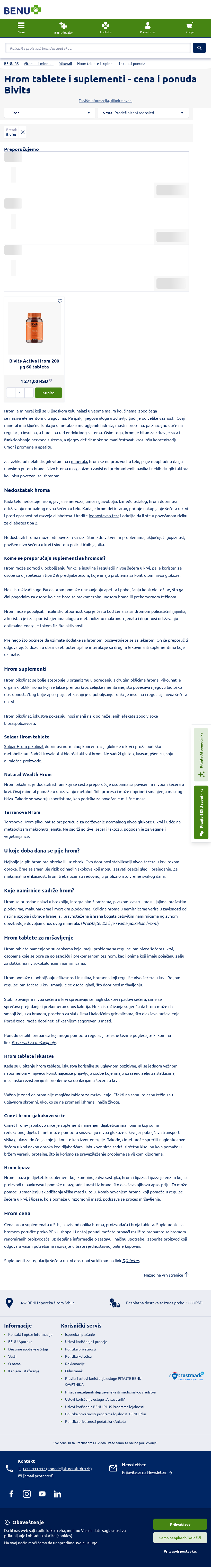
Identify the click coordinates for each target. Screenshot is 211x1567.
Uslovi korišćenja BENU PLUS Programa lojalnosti (104, 1406)
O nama (14, 1363)
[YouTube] (42, 1494)
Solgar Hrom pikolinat (24, 746)
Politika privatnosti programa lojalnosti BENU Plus (105, 1413)
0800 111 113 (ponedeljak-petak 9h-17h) (57, 1468)
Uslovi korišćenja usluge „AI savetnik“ (95, 1399)
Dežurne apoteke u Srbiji (28, 1349)
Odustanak (74, 1370)
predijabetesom (74, 575)
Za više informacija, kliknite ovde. (105, 100)
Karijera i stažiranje (23, 1370)
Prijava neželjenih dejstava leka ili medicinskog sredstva (110, 1392)
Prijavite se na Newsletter (144, 1472)
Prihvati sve (180, 1524)
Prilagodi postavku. (180, 1551)
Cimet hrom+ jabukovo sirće (29, 1124)
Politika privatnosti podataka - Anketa (95, 1421)
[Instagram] (27, 1494)
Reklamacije (75, 1363)
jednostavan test (104, 515)
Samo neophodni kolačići (180, 1537)
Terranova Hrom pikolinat (27, 821)
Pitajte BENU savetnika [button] (201, 808)
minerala (79, 461)
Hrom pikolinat (17, 784)
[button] (148, 28)
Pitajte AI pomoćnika (201, 751)
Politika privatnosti (80, 1349)
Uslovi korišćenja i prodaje (86, 1341)
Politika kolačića (78, 1356)
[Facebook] (11, 1494)
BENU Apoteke (20, 1341)
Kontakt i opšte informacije (30, 1334)
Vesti (12, 1356)
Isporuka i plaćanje (80, 1334)
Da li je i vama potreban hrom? (129, 923)
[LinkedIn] (57, 1494)
